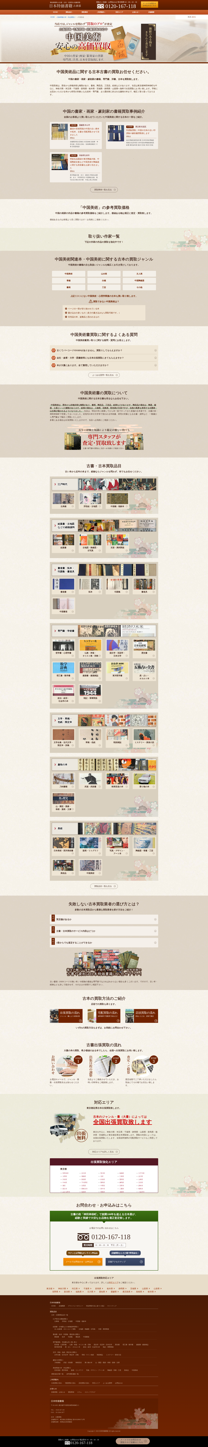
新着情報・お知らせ (58, 1392)
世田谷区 (66, 1173)
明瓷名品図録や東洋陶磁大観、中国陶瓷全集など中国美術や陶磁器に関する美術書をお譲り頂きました (84, 163)
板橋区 (121, 1173)
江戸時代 (62, 484)
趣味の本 (62, 764)
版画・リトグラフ (90, 851)
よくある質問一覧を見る (103, 375)
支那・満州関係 (117, 548)
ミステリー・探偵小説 (144, 742)
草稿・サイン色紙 (88, 1355)
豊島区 (102, 1182)
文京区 (140, 1182)
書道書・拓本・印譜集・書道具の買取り (66, 1334)
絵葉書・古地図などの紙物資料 (66, 526)
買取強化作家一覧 (57, 1374)
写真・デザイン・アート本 (117, 852)
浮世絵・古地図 (90, 506)
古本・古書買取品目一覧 (59, 1315)
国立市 (65, 1189)
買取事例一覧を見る (103, 190)
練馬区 (121, 1182)
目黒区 (83, 1185)
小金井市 (141, 1192)
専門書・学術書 (66, 631)
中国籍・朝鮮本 (117, 506)
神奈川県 (62, 1289)
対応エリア (119, 12)
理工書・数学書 (63, 676)
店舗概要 (151, 12)
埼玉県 (75, 1289)
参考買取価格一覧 (73, 1374)
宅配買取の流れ (70, 1383)
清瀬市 (121, 1192)
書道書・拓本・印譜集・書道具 (66, 570)
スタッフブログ (90, 1392)
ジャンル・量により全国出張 (70, 1014)
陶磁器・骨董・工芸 (144, 851)
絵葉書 (63, 548)
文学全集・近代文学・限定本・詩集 (63, 743)
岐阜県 (151, 1292)
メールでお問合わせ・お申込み (79, 1262)
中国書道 (63, 612)
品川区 (140, 1176)
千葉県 (86, 1289)
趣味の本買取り (58, 1360)
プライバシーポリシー (75, 1306)
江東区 (121, 1176)
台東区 (140, 1179)
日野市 (121, 1185)
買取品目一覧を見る (103, 886)
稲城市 (83, 1192)
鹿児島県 (126, 1292)
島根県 (139, 1292)
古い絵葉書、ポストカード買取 (65, 1329)
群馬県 (98, 1289)
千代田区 (84, 1182)
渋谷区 (65, 1179)
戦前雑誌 (117, 742)
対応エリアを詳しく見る (103, 1152)
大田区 (65, 1176)
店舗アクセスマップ (117, 1262)
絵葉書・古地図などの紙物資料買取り (66, 1327)
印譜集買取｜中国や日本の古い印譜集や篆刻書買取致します (140, 131)
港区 (64, 1185)
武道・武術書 (90, 787)
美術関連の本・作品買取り (66, 17)
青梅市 (102, 1192)
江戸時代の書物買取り (60, 1319)
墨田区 (121, 1179)
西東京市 (84, 1189)
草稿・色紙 (90, 742)
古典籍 (63, 506)
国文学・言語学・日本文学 (117, 654)
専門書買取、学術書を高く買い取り (65, 1342)
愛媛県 (81, 125)
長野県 (55, 1292)
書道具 (144, 592)
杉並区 (143, 126)
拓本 (90, 592)
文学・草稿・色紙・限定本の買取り (65, 1352)
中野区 (102, 1185)
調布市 (140, 1185)
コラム (79, 1392)
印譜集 (117, 592)
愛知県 (102, 1292)
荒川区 (102, 1173)
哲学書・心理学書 (63, 653)
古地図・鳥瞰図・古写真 (90, 549)
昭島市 (140, 1189)
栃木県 (110, 1289)
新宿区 (83, 1179)
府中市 (102, 1189)
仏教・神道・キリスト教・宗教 (90, 654)
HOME (55, 12)
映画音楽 (79, 1362)
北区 (101, 1176)
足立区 (83, 1173)
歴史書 (144, 653)
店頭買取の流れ (84, 1383)
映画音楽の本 (117, 787)
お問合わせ (119, 1383)
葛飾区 (83, 1176)
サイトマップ (111, 1306)
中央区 (65, 1182)
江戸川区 (141, 1173)
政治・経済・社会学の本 (63, 699)
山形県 (157, 1289)
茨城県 (133, 1289)
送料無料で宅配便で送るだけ (108, 1014)
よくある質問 (107, 1383)
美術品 (63, 873)
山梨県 (145, 1289)
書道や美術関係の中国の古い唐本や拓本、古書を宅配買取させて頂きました (84, 132)
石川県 (90, 1292)
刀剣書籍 (63, 787)
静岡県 (121, 1289)
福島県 (79, 1292)
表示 (193, 17)
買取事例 (85, 12)
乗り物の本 (144, 787)
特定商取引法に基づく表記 (95, 1306)
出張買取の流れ (56, 1383)
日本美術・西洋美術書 (63, 851)
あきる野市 (66, 1192)
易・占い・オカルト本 (144, 677)
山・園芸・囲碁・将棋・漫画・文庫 (63, 807)
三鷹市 (121, 1189)
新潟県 (67, 1292)
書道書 (63, 592)
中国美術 (90, 873)
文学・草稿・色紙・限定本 (65, 720)
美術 (60, 828)
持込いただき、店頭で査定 (145, 1014)
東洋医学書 (117, 676)
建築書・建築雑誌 (90, 676)
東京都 (138, 126)
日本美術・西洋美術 (61, 1370)
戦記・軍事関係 (90, 698)
